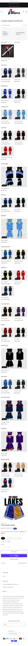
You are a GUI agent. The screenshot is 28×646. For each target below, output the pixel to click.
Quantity (2, 544)
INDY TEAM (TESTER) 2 (18, 281)
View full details (21, 563)
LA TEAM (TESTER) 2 (4, 318)
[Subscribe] (23, 624)
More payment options (14, 558)
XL (19, 538)
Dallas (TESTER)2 (4, 209)
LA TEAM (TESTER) (17, 318)
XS (3, 538)
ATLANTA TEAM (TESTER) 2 (6, 79)
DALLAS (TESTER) (17, 209)
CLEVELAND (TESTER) (5, 188)
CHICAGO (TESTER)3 (4, 142)
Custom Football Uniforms (6, 58)
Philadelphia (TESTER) (5, 422)
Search (4, 576)
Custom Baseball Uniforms (20, 33)
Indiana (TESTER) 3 (4, 281)
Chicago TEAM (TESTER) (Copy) (6, 157)
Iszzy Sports (12, 643)
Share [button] (4, 563)
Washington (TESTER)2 (18, 473)
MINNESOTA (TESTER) (5, 370)
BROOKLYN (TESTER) (18, 100)
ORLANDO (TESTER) (17, 390)
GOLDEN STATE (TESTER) (18, 261)
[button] (1, 11)
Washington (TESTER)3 (5, 473)
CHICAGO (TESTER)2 (18, 142)
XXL (3, 541)
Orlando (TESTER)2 (4, 390)
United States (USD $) (13, 633)
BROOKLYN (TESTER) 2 (5, 100)
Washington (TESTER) (5, 489)
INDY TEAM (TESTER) (5, 297)
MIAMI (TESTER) (17, 339)
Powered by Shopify (17, 643)
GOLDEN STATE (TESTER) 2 (6, 261)
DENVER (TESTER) (4, 240)
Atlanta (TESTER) (17, 79)
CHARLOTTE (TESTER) (18, 121)
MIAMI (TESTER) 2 (4, 339)
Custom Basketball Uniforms (5, 33)
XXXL (9, 541)
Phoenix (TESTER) (4, 453)
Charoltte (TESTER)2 (4, 121)
